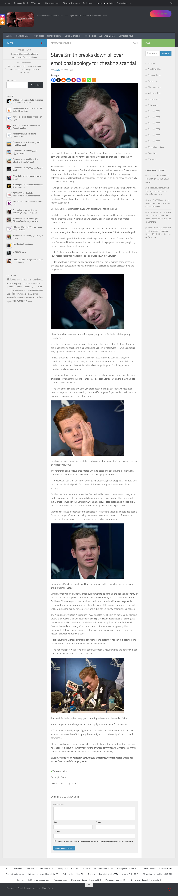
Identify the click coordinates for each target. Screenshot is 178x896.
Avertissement (60, 880)
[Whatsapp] (89, 80)
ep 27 (37, 290)
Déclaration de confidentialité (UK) (157, 868)
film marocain (22, 294)
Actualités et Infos (105, 3)
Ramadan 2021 (154, 111)
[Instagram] (2, 17)
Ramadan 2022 (154, 117)
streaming (19, 301)
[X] (58, 80)
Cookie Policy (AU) (130, 874)
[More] (94, 80)
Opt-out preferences (15, 874)
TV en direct (36, 3)
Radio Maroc (88, 3)
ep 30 (8, 294)
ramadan (37, 297)
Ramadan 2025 (154, 135)
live (16, 297)
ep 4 (28, 283)
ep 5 (32, 283)
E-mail (99, 822)
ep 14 (33, 287)
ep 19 (18, 290)
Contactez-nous (124, 3)
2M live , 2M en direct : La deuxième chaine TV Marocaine (157, 191)
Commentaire (59, 804)
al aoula (25, 279)
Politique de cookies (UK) (127, 868)
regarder (9, 301)
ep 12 (25, 287)
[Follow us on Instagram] (41, 42)
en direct (38, 279)
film (13, 293)
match (28, 298)
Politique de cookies (14, 868)
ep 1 (17, 283)
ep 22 (29, 290)
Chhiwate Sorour (154, 75)
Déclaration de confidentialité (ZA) (86, 880)
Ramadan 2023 (154, 123)
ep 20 (21, 290)
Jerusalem (10, 298)
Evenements (153, 81)
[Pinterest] (73, 80)
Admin (57, 70)
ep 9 (11, 287)
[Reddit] (63, 80)
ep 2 (21, 283)
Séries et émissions (71, 3)
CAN (31, 280)
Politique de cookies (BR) (116, 880)
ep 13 (29, 287)
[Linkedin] (68, 80)
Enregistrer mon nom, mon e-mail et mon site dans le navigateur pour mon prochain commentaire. (95, 841)
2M (9, 279)
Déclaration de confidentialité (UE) (98, 868)
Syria (30, 301)
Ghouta (30, 294)
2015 (13, 279)
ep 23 (33, 290)
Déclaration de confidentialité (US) (43, 874)
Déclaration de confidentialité (40, 868)
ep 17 (10, 290)
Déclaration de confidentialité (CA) (103, 874)
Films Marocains (52, 3)
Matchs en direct (154, 93)
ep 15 (38, 287)
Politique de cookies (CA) (73, 874)
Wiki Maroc (152, 159)
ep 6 (36, 283)
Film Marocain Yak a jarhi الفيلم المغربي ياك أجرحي (157, 178)
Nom (55, 822)
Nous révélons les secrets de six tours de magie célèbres (158, 203)
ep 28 (41, 290)
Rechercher (11, 80)
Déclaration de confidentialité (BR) (146, 880)
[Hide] (1, 27)
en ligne (11, 283)
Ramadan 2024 (154, 129)
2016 (18, 280)
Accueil (7, 3)
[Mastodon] (78, 80)
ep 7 (39, 283)
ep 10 (16, 287)
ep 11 (20, 287)
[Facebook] (53, 80)
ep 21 (25, 290)
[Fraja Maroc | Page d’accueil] (20, 19)
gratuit (35, 294)
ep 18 (14, 290)
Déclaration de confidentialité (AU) (157, 874)
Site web (56, 831)
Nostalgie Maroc (154, 99)
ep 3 (25, 283)
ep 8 (8, 287)
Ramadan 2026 (21, 3)
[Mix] (84, 80)
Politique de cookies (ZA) (38, 880)
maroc (22, 297)
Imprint (20, 880)
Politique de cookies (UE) (67, 868)
